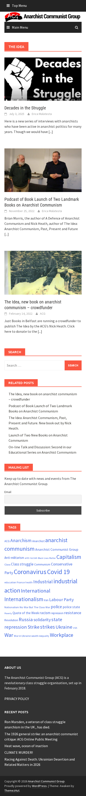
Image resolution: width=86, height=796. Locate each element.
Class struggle (22, 564)
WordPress (39, 786)
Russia (26, 619)
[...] (51, 131)
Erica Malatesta (42, 114)
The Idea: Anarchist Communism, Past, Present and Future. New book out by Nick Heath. (40, 423)
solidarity (42, 619)
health (29, 582)
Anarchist (38, 541)
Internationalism (23, 599)
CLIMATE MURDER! (18, 752)
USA (75, 627)
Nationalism (11, 607)
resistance (72, 612)
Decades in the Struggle (25, 108)
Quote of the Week (26, 613)
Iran (46, 600)
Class (7, 564)
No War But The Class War (35, 607)
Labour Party (61, 599)
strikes (47, 627)
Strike (33, 627)
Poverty (8, 613)
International (35, 590)
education (10, 582)
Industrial (43, 582)
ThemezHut (11, 790)
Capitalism (68, 556)
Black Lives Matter (47, 558)
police (56, 606)
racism (45, 612)
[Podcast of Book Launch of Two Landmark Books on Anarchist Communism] (43, 170)
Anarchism (21, 540)
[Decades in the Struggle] (43, 78)
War (8, 635)
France (21, 582)
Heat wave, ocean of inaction (26, 746)
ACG (42, 314)
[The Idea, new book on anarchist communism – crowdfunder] (43, 272)
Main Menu (20, 27)
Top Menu (19, 5)
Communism (42, 564)
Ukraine (64, 627)
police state (71, 607)
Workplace (61, 635)
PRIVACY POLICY (16, 698)
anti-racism (31, 558)
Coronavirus (30, 572)
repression (57, 613)
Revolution (11, 620)
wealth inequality (40, 635)
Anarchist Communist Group (56, 549)
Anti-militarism (14, 558)
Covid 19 (58, 572)
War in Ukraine (22, 635)
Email (7, 492)
